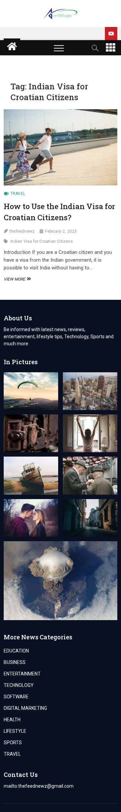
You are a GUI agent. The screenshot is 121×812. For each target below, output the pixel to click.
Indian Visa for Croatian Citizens (41, 241)
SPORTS (13, 742)
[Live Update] (111, 33)
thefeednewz (22, 231)
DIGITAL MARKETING (25, 708)
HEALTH (12, 719)
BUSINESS (15, 662)
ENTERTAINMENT (22, 673)
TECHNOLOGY (19, 685)
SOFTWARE (16, 696)
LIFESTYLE (15, 731)
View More (16, 279)
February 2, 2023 (61, 231)
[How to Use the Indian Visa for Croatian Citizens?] (60, 147)
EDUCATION (16, 651)
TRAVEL (17, 193)
